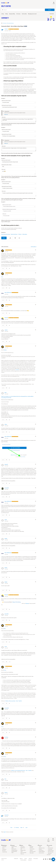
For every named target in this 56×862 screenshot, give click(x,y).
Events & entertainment (41, 850)
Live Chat (17, 369)
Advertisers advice (33, 851)
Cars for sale (22, 846)
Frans (6, 646)
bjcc (5, 778)
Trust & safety (24, 13)
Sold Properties (14, 848)
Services (40, 845)
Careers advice (32, 848)
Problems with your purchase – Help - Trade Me (13, 700)
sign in (5, 831)
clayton (6, 330)
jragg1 (6, 538)
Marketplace (4, 845)
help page (27, 603)
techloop (6, 737)
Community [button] (52, 13)
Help (48, 846)
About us (21, 858)
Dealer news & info (23, 852)
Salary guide (32, 852)
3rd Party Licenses (51, 850)
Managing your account (32, 13)
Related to (3, 232)
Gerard (6, 792)
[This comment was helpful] (3, 268)
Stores (3, 847)
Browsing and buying (10, 23)
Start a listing (48, 841)
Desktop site (16, 858)
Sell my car (22, 853)
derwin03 (6, 815)
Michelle (6, 317)
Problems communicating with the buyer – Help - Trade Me (21, 770)
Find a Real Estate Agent (14, 852)
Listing (2, 13)
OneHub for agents (14, 850)
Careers (25, 858)
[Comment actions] (35, 249)
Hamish (6, 29)
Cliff (4, 628)
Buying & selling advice (23, 851)
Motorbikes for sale (23, 848)
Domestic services (41, 847)
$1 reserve (4, 850)
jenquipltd (7, 487)
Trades (40, 846)
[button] (53, 3)
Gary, (2, 276)
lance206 (6, 613)
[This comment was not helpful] (6, 268)
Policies (19, 234)
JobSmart (31, 850)
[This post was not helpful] (15, 238)
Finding (6, 13)
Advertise (30, 858)
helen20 (6, 464)
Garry (5, 756)
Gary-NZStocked (8, 292)
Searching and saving (5, 234)
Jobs (30, 845)
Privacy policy (36, 858)
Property (13, 845)
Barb (6, 392)
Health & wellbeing (42, 851)
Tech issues (18, 13)
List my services (41, 852)
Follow (4, 238)
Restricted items (14, 234)
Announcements (50, 847)
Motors (21, 845)
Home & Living (4, 851)
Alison (6, 424)
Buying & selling (12, 13)
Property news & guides (14, 847)
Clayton (5, 349)
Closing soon (4, 849)
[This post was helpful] (10, 238)
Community (5, 18)
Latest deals (4, 846)
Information (24, 234)
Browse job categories (31, 847)
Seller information (50, 851)
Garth (6, 519)
